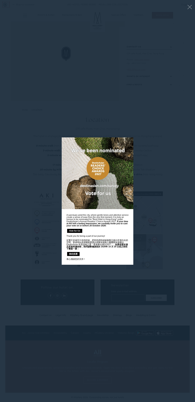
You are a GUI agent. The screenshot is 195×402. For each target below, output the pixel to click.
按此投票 (73, 254)
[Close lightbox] (189, 7)
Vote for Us (74, 231)
